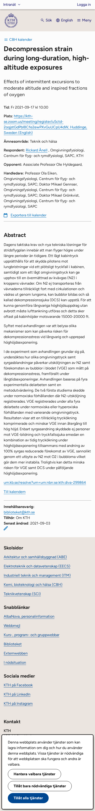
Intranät (9, 4)
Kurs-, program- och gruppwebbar (31, 635)
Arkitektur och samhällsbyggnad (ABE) (35, 557)
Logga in (84, 4)
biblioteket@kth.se (19, 512)
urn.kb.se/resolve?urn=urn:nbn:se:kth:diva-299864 (45, 482)
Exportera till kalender (28, 215)
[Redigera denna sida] (6, 528)
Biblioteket (13, 644)
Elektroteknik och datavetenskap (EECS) (37, 566)
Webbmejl (12, 625)
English (67, 20)
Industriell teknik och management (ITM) (37, 575)
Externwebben (16, 653)
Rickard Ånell (37, 150)
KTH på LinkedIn (17, 694)
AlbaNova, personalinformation (29, 616)
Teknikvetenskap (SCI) (22, 594)
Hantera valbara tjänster (34, 774)
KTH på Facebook (18, 685)
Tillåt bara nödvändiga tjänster (40, 786)
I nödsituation (15, 662)
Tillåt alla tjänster (28, 798)
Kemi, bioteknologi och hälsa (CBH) (33, 584)
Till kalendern (15, 492)
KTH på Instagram (18, 703)
